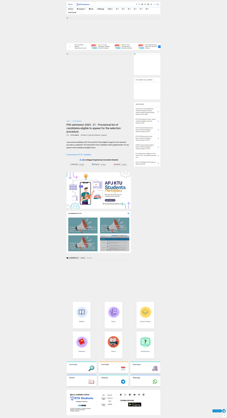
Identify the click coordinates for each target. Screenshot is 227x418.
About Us (109, 395)
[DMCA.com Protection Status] (81, 406)
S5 (128, 9)
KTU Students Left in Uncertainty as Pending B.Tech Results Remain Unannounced (151, 46)
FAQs (109, 401)
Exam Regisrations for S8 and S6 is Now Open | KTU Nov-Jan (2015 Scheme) (81, 46)
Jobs (91, 9)
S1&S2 (110, 9)
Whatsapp (101, 9)
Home (71, 9)
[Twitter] (145, 4)
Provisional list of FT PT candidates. (79, 155)
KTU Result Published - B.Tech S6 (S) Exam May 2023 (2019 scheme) (113, 248)
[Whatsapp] (139, 4)
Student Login (103, 399)
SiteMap (110, 404)
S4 (122, 9)
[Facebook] (136, 4)
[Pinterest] (151, 4)
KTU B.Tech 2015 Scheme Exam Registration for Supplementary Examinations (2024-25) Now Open (104, 45)
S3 (116, 9)
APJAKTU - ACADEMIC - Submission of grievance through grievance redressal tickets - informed (83, 229)
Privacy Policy (103, 405)
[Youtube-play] (142, 4)
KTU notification (77, 121)
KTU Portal (72, 12)
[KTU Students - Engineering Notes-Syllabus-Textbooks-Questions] (82, 5)
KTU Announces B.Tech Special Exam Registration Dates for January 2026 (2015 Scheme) (127, 45)
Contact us (110, 398)
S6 (134, 9)
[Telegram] (148, 4)
